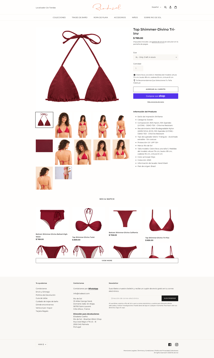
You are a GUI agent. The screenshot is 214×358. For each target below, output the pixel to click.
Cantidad (137, 64)
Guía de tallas (41, 298)
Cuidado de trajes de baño (47, 301)
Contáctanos (41, 288)
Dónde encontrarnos (45, 305)
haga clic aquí (120, 307)
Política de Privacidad (162, 350)
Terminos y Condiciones (146, 350)
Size (135, 52)
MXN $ (41, 344)
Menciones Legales (130, 350)
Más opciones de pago (155, 102)
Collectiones (174, 350)
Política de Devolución (45, 295)
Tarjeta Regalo (42, 311)
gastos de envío (158, 42)
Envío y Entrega (43, 292)
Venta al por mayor (44, 308)
